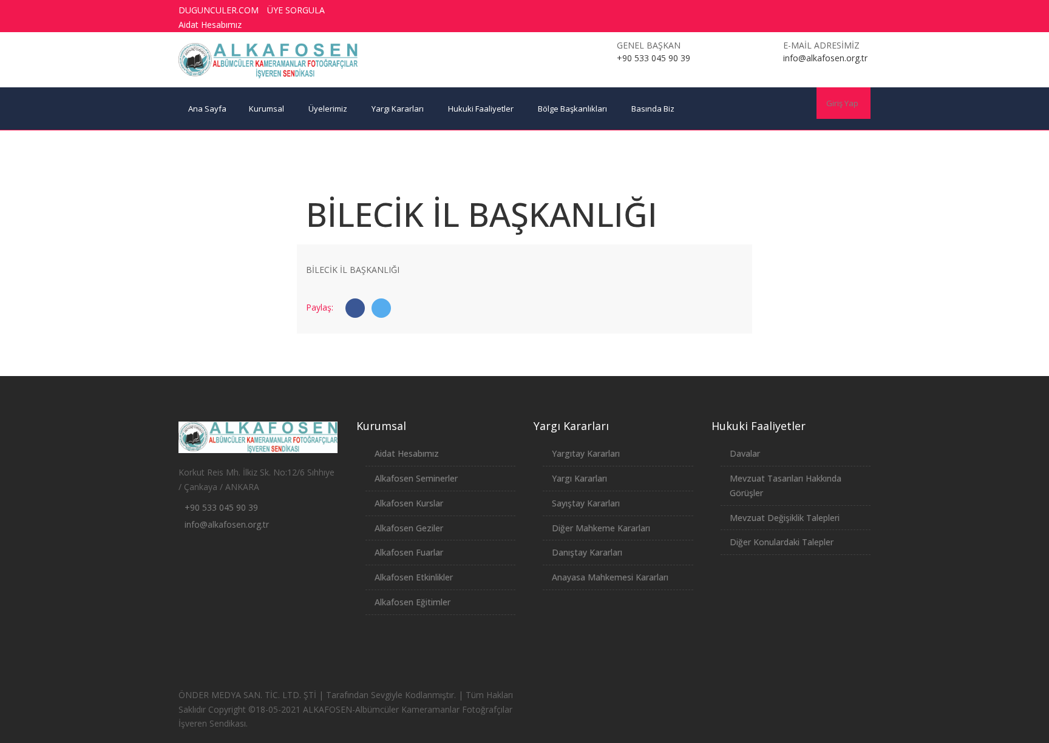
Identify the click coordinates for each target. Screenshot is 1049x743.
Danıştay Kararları (587, 552)
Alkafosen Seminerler (416, 478)
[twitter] (781, 10)
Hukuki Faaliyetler (481, 108)
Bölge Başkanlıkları (572, 108)
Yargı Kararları (398, 108)
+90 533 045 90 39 (221, 507)
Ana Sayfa (207, 108)
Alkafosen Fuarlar (409, 552)
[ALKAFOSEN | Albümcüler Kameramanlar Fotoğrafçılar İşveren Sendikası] (268, 60)
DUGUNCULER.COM (218, 10)
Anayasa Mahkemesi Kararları (610, 577)
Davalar (745, 453)
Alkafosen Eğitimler (412, 602)
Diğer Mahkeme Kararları (601, 528)
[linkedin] (848, 10)
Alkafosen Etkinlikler (414, 577)
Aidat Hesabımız (210, 24)
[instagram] (825, 10)
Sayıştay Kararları (586, 503)
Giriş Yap (842, 103)
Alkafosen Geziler (409, 528)
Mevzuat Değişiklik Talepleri (785, 517)
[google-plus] (803, 10)
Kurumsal (266, 108)
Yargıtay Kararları (586, 453)
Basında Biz (652, 108)
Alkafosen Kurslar (409, 503)
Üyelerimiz (327, 108)
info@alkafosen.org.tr (227, 524)
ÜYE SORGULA (296, 10)
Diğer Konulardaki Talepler (781, 542)
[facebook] (758, 10)
